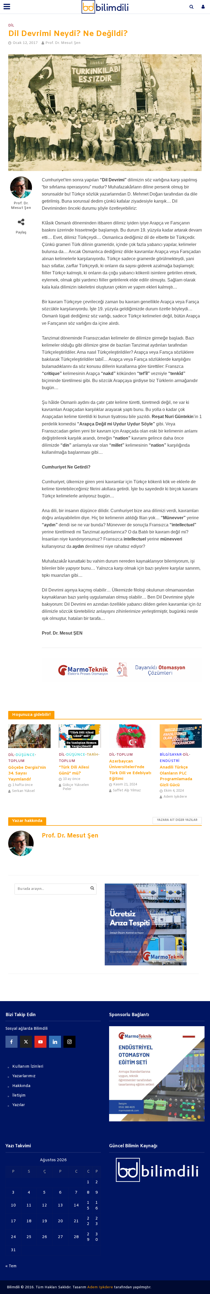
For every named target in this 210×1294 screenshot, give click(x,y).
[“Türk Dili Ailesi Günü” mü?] (80, 736)
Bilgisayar (171, 754)
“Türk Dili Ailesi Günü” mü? (74, 770)
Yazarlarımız (24, 1076)
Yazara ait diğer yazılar (177, 820)
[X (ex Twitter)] (26, 1042)
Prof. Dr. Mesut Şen (62, 43)
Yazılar (18, 1105)
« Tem (11, 1266)
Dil (11, 25)
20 (60, 1221)
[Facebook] (11, 1042)
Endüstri (169, 761)
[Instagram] (69, 1042)
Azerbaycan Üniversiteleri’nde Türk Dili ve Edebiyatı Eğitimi (130, 770)
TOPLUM (16, 761)
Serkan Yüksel (23, 791)
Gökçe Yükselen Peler (76, 787)
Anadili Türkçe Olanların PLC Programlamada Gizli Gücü (176, 776)
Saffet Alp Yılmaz (127, 790)
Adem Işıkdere (175, 797)
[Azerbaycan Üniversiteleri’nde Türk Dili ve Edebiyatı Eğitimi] (130, 736)
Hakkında (21, 1086)
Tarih (92, 754)
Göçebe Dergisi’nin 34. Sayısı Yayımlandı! (27, 773)
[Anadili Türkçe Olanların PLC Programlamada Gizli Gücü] (181, 736)
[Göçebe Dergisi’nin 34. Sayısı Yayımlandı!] (29, 736)
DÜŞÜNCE (25, 755)
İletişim (19, 1095)
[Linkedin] (55, 1042)
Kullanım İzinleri (27, 1066)
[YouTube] (40, 1042)
